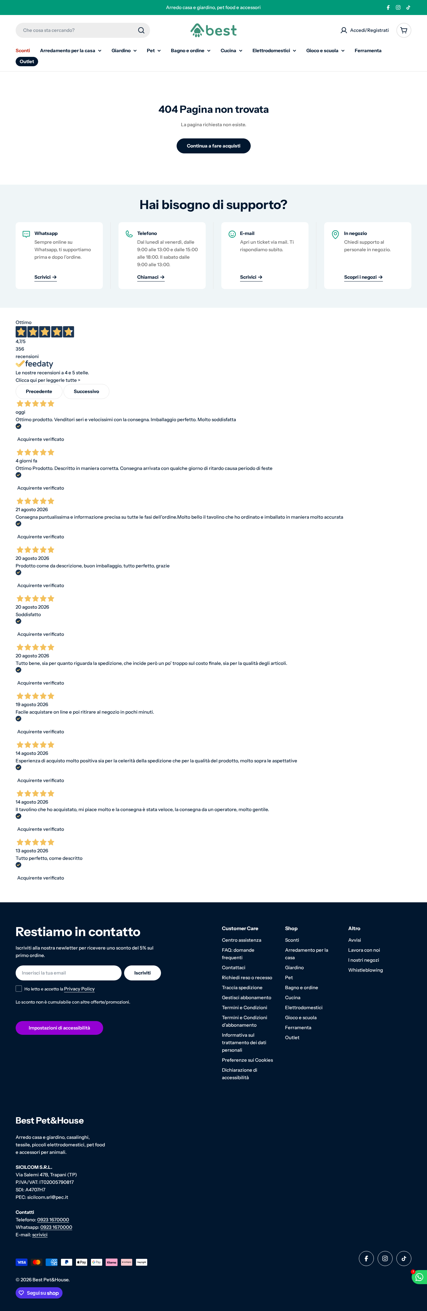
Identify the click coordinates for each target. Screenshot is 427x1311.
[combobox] (83, 30)
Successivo (86, 391)
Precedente (39, 391)
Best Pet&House (50, 1280)
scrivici (40, 1235)
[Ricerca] (141, 30)
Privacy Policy (79, 989)
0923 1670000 (53, 1220)
